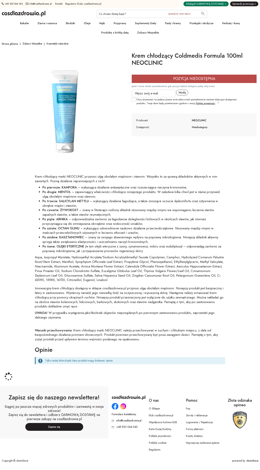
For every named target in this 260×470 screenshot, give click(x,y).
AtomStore (252, 461)
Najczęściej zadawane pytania (202, 443)
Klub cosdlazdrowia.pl (161, 415)
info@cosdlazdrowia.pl (40, 4)
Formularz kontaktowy (124, 414)
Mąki (102, 23)
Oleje (87, 23)
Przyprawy (120, 23)
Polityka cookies (157, 443)
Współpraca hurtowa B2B (163, 422)
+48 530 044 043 (13, 4)
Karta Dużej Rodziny (160, 429)
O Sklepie (154, 408)
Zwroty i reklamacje (196, 415)
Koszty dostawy (194, 436)
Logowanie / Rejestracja (199, 422)
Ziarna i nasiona (47, 23)
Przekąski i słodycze (201, 23)
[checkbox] (134, 99)
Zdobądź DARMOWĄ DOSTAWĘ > (206, 4)
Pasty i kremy (173, 23)
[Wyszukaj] (203, 14)
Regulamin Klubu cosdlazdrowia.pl (83, 4)
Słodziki (70, 23)
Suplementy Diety (145, 23)
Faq (188, 408)
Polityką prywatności (205, 103)
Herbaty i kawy (231, 23)
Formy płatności (194, 429)
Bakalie (24, 23)
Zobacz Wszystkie (148, 32)
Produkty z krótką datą (114, 32)
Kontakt (59, 4)
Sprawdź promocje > (244, 4)
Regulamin (154, 450)
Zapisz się (54, 427)
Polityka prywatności (160, 436)
